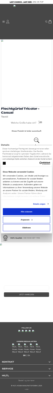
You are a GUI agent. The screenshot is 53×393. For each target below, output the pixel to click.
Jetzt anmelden (26, 294)
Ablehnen (26, 228)
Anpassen (25, 220)
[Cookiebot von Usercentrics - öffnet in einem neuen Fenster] (39, 163)
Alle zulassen (26, 212)
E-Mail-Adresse (10, 284)
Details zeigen (39, 204)
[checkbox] (5, 302)
